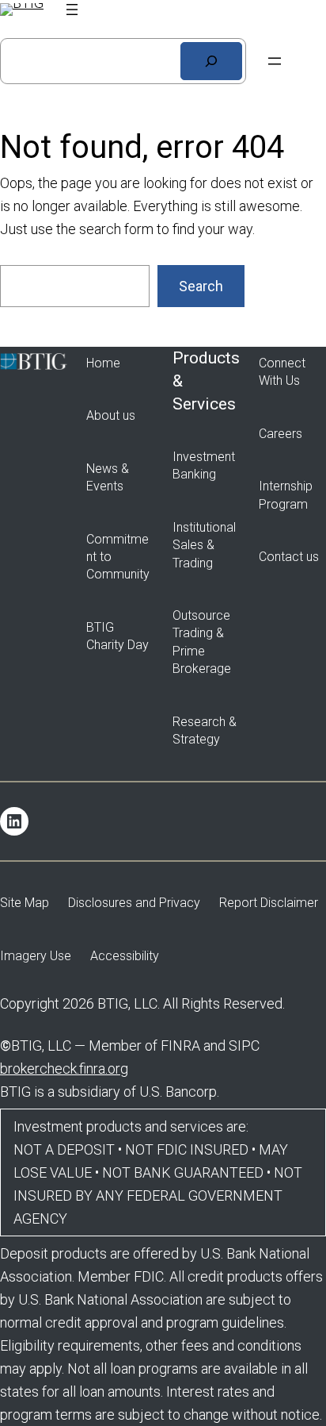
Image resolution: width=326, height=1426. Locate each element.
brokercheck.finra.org (64, 1068)
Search (201, 286)
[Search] (211, 61)
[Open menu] (72, 9)
